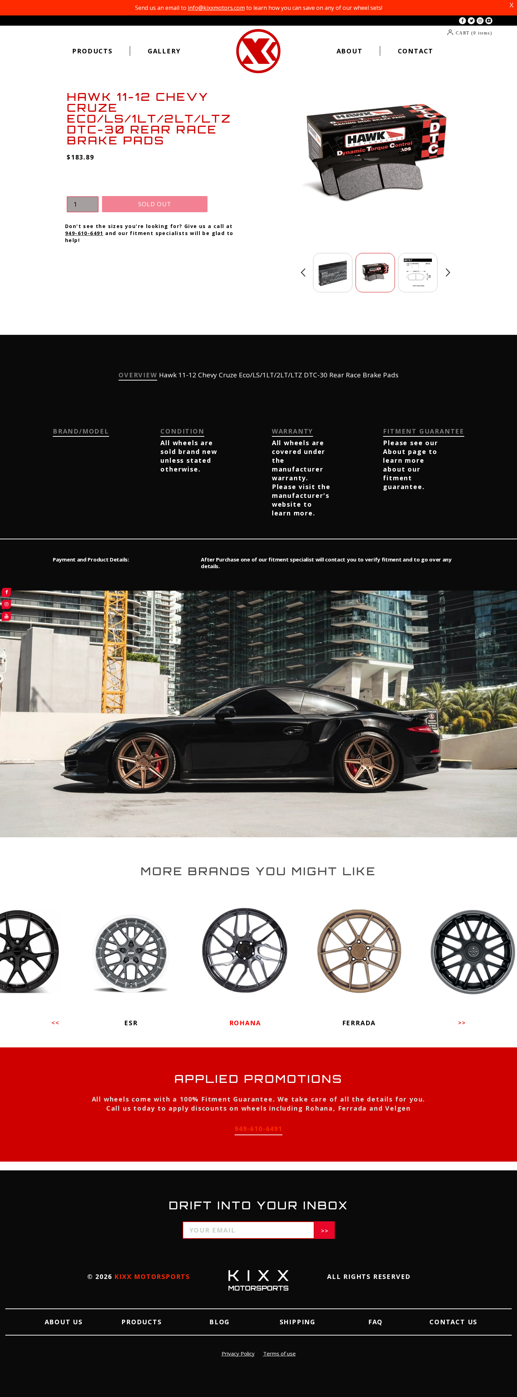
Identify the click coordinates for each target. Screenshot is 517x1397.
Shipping (297, 1322)
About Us (64, 1322)
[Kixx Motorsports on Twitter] (471, 20)
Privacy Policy (238, 1353)
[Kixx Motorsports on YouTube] (488, 20)
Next (448, 272)
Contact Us (453, 1322)
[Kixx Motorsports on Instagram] (480, 20)
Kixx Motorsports (152, 1276)
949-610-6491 (84, 233)
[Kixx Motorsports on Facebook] (462, 20)
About (350, 51)
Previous (303, 272)
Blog (219, 1322)
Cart (474, 33)
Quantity (81, 189)
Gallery (164, 51)
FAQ (375, 1322)
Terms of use (279, 1353)
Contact (416, 51)
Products (92, 51)
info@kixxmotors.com (216, 8)
